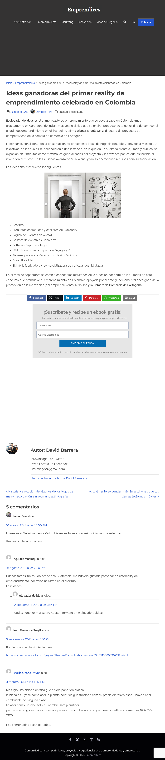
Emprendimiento (25, 82)
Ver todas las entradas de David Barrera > (59, 478)
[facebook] (70, 740)
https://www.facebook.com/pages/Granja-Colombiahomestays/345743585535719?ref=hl (67, 655)
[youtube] (84, 740)
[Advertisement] (82, 51)
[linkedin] (98, 740)
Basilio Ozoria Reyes (26, 673)
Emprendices (93, 755)
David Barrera (44, 111)
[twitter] (77, 740)
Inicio (9, 82)
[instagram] (91, 740)
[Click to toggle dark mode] (133, 22)
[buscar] (124, 22)
